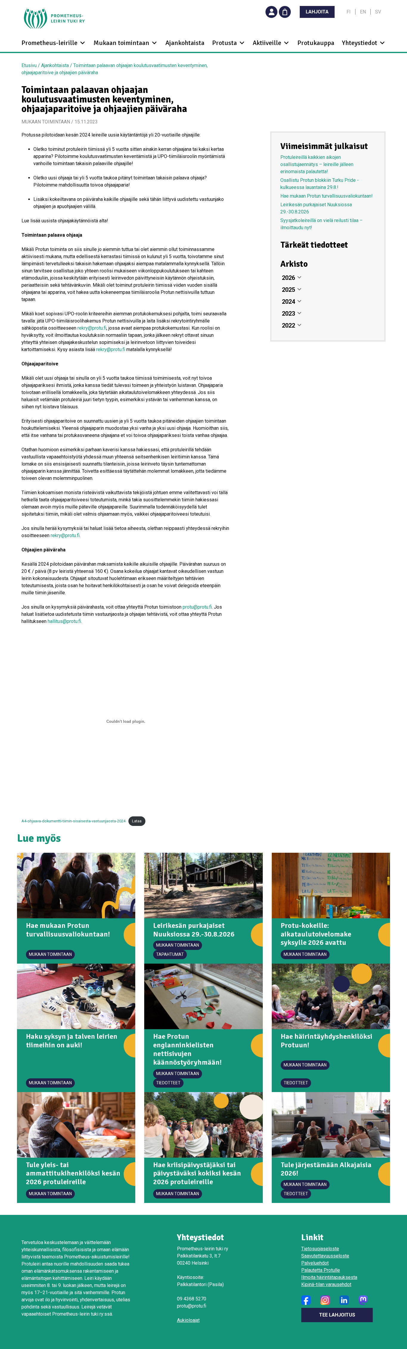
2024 (288, 301)
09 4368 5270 (191, 1299)
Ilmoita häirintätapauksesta (329, 1277)
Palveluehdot (315, 1263)
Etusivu (29, 65)
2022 (288, 325)
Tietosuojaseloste (320, 1249)
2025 (288, 289)
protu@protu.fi (197, 607)
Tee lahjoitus (337, 1315)
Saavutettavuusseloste (325, 1256)
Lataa (137, 821)
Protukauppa (315, 43)
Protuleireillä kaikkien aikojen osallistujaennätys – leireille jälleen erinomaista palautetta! (316, 164)
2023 (288, 313)
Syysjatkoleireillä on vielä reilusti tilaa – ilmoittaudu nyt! (321, 224)
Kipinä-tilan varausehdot (326, 1284)
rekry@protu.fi (91, 328)
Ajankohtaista (184, 43)
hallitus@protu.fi (64, 621)
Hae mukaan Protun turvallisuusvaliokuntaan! (326, 196)
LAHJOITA (317, 12)
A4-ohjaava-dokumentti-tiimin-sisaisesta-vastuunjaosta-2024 (73, 821)
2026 (288, 277)
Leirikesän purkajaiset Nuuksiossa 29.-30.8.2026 (316, 208)
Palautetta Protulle (320, 1270)
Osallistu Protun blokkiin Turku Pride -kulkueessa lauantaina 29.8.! (319, 183)
